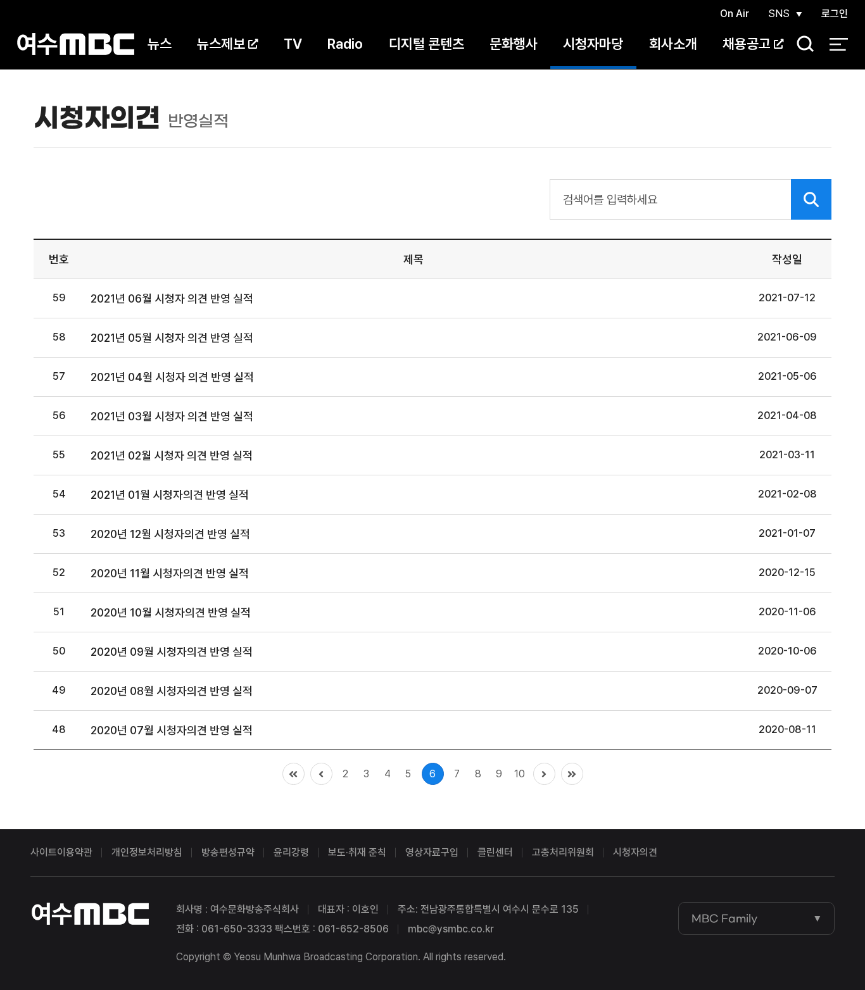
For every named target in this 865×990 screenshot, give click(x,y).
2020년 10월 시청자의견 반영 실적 (171, 612)
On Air (734, 14)
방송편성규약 (228, 852)
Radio (345, 43)
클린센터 (495, 852)
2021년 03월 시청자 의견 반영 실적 (172, 416)
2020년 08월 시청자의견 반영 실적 (172, 691)
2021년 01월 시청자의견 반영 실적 (170, 494)
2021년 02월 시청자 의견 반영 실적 (172, 455)
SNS (779, 14)
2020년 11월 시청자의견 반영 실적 (170, 573)
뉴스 (160, 43)
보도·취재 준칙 (357, 852)
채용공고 (747, 43)
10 (519, 774)
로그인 (834, 14)
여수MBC (75, 44)
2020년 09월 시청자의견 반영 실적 (172, 651)
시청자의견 (635, 852)
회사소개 (673, 43)
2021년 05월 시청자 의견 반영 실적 (172, 337)
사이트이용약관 (61, 852)
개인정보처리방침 (146, 852)
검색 (801, 45)
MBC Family (724, 918)
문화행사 (513, 43)
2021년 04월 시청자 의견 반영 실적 (172, 377)
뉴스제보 (221, 43)
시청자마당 (593, 43)
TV (293, 43)
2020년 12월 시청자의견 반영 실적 (170, 534)
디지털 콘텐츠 (426, 43)
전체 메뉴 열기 (839, 44)
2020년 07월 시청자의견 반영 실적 (172, 730)
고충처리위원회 (563, 852)
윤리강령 (291, 852)
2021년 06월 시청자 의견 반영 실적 (172, 298)
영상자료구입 (431, 852)
